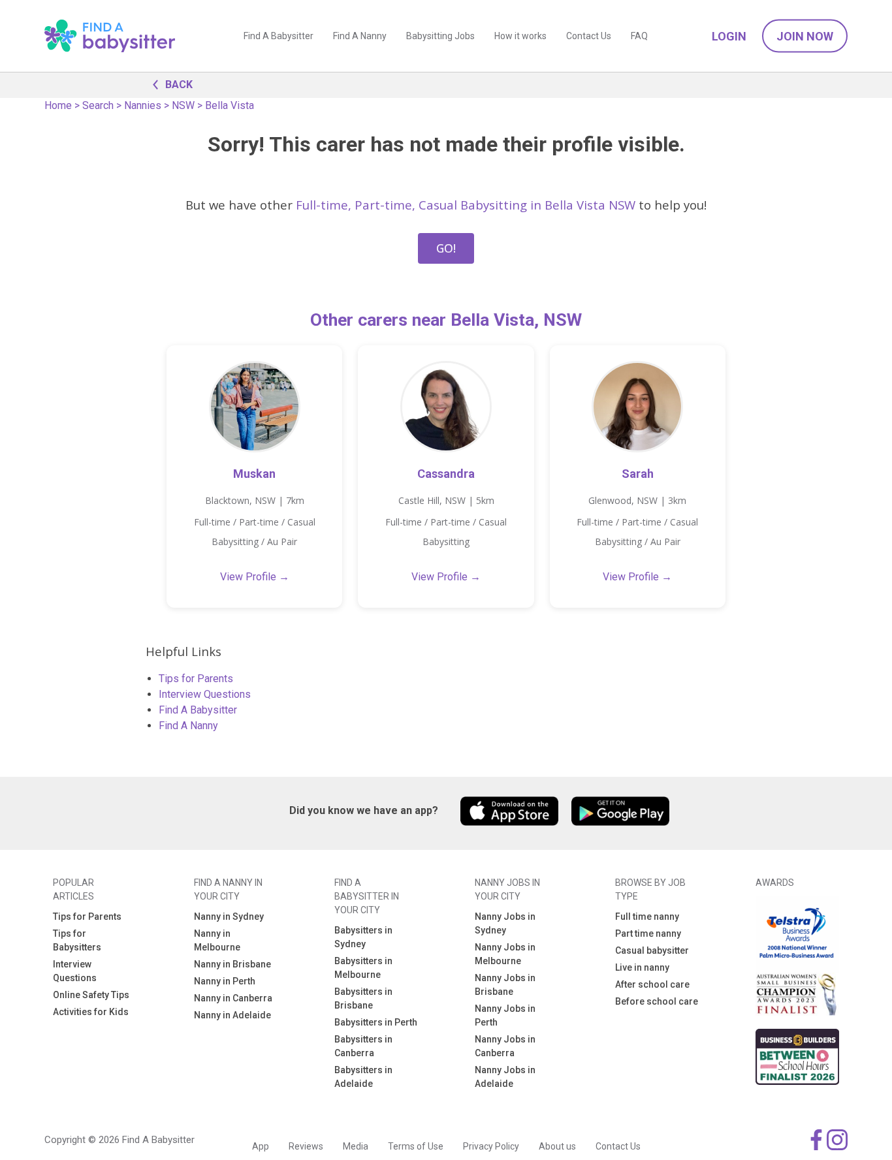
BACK (179, 84)
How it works (520, 36)
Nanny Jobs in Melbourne (505, 954)
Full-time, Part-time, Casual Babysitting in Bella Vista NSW (465, 204)
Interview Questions (205, 694)
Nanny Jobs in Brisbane (505, 985)
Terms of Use (415, 1146)
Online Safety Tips (91, 995)
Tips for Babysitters (77, 940)
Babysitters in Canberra (363, 1046)
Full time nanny (647, 916)
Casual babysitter (652, 950)
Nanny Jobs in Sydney (505, 923)
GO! (446, 248)
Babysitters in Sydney (363, 937)
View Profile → (254, 577)
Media (355, 1146)
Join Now (804, 36)
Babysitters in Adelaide (363, 1077)
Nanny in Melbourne (217, 940)
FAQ (639, 36)
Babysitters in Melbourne (363, 968)
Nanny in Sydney (229, 916)
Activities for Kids (91, 1012)
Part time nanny (648, 933)
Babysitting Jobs (440, 36)
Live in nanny (642, 967)
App (260, 1146)
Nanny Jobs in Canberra (505, 1046)
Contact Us (588, 36)
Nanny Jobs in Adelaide (505, 1077)
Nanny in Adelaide (232, 1015)
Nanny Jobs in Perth (505, 1015)
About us (557, 1146)
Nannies (142, 105)
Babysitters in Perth (375, 1022)
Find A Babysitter (278, 36)
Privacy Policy (491, 1146)
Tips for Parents (196, 678)
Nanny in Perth (224, 981)
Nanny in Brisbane (232, 964)
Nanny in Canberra (233, 998)
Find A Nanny (360, 36)
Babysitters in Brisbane (363, 998)
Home (58, 105)
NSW (183, 105)
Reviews (306, 1146)
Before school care (656, 1001)
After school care (652, 984)
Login (729, 36)
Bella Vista (229, 105)
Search (98, 105)
